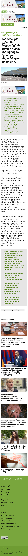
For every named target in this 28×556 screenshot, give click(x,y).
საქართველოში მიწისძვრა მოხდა (13, 471)
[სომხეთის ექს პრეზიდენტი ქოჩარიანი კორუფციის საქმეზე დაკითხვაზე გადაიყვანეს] (14, 358)
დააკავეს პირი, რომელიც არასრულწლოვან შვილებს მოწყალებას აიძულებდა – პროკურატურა (13, 423)
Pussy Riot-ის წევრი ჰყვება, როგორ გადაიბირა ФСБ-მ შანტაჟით (13, 448)
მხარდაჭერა (7, 24)
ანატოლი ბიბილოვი (7, 310)
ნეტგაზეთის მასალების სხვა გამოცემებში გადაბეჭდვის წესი (13, 552)
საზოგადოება (5, 492)
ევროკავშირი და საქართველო (11, 526)
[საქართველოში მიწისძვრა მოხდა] (14, 460)
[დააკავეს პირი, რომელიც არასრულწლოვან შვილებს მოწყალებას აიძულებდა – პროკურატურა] (14, 411)
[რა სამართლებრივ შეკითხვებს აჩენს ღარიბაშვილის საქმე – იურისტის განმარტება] (14, 385)
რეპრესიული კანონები (8, 523)
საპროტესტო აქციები (8, 518)
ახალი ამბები (9, 32)
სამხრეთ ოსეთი (19, 310)
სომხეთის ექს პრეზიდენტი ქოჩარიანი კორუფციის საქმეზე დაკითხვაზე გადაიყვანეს (13, 371)
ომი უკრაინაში (6, 521)
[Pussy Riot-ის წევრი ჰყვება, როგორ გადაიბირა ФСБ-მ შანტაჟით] (14, 437)
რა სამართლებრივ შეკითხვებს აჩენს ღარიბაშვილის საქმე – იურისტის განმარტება (11, 397)
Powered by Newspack (7, 550)
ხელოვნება (5, 500)
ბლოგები (4, 505)
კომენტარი (4, 497)
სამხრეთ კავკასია (11, 34)
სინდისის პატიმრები (7, 515)
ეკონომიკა (4, 494)
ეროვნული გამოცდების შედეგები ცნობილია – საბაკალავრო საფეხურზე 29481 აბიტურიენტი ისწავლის (13, 342)
